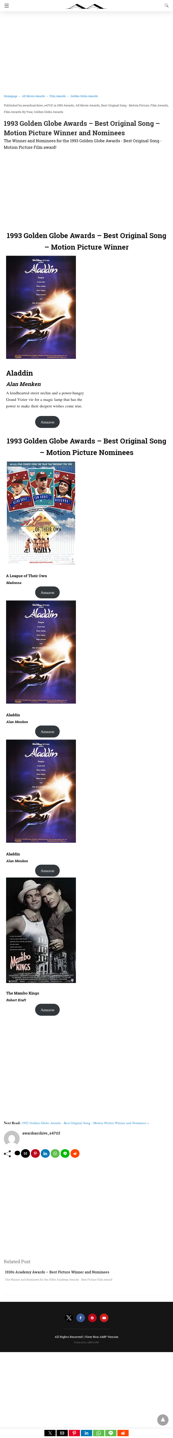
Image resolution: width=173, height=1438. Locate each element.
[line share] (65, 1153)
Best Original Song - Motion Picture (125, 105)
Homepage (10, 96)
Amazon (47, 422)
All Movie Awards (33, 96)
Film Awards (58, 96)
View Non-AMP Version (101, 1337)
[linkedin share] (45, 1153)
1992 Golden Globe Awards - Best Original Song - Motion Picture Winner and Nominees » (85, 1123)
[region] (85, 189)
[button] (50, 1433)
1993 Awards (65, 105)
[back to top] (162, 1420)
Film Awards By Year (18, 112)
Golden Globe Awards (84, 96)
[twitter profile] (69, 1318)
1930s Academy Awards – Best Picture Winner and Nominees (57, 1272)
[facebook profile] (80, 1318)
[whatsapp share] (55, 1153)
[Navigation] (5, 5)
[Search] (166, 5)
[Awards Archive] (86, 4)
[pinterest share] (35, 1153)
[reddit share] (75, 1153)
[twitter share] (17, 1153)
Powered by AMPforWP (86, 1342)
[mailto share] (25, 1153)
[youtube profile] (104, 1318)
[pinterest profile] (92, 1318)
